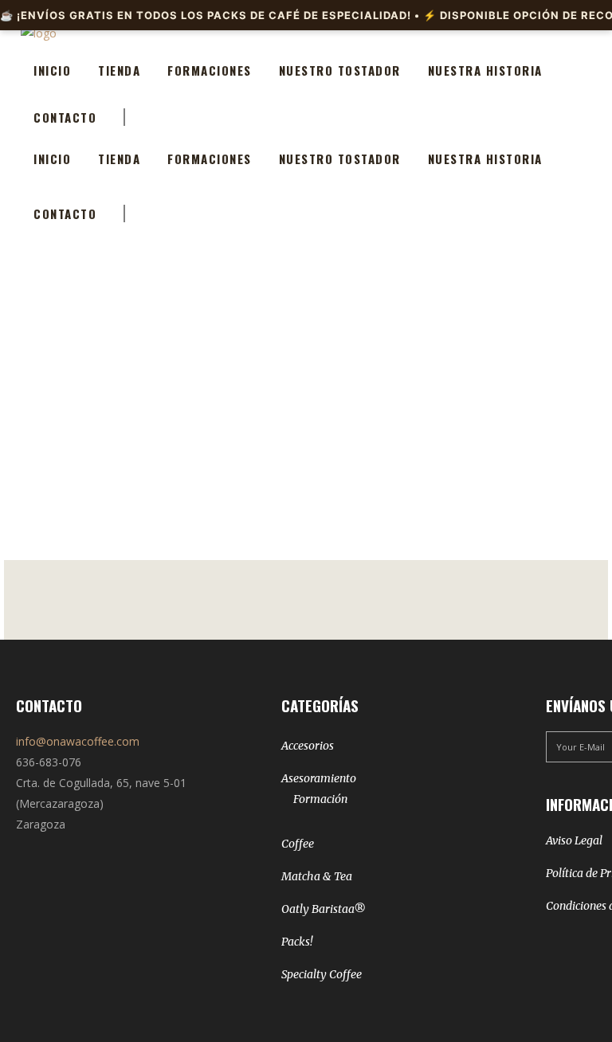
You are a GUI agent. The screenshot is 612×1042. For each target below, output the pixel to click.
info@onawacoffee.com (77, 741)
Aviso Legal (574, 840)
